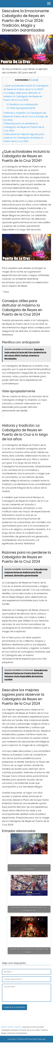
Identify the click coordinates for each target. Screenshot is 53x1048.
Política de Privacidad (27, 1039)
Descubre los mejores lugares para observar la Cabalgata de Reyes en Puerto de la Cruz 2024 (23, 138)
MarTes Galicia (22, 3)
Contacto (12, 1039)
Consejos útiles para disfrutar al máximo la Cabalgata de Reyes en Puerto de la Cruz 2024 (22, 96)
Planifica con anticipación (22, 104)
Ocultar (33, 80)
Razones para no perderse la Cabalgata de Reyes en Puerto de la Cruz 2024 (23, 127)
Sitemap (41, 1039)
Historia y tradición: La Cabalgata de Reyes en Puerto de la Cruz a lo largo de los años (25, 116)
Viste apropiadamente (21, 108)
